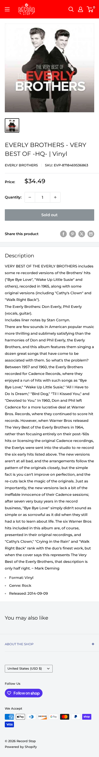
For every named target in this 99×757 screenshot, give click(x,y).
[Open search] (71, 9)
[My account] (80, 9)
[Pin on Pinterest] (72, 233)
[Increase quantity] (55, 197)
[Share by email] (90, 233)
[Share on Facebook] (63, 233)
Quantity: (13, 197)
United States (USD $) (24, 668)
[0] (90, 9)
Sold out (49, 215)
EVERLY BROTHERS (21, 165)
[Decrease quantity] (30, 197)
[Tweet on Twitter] (81, 233)
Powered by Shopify (21, 747)
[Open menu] (7, 9)
